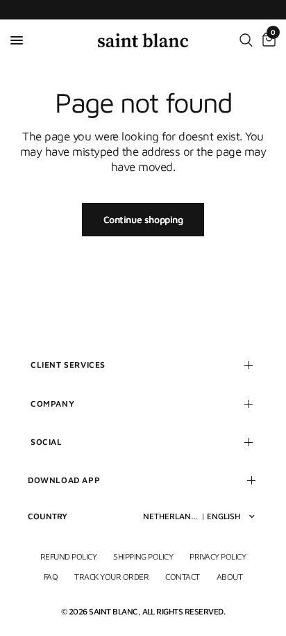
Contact (182, 576)
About (229, 576)
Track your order (111, 576)
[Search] (246, 40)
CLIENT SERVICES (68, 364)
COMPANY (52, 403)
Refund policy (68, 556)
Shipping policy (143, 556)
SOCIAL (46, 442)
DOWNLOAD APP (64, 480)
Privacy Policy (218, 556)
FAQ (51, 576)
